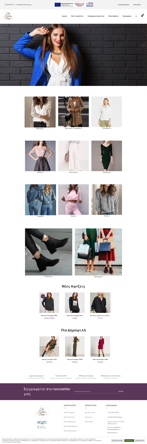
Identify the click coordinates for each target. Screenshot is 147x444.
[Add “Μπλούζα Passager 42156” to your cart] (52, 304)
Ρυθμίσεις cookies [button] (117, 440)
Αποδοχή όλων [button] (129, 440)
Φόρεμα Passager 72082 (100, 359)
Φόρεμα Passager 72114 (49, 359)
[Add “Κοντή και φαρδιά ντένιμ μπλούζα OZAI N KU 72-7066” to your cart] (103, 304)
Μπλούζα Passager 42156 (49, 315)
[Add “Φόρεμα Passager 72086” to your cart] (77, 348)
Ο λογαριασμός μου (123, 4)
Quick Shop (47, 304)
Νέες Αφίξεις (113, 16)
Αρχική (64, 16)
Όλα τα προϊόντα (77, 16)
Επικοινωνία (137, 4)
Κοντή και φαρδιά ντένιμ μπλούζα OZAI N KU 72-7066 (107, 315)
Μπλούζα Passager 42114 (75, 315)
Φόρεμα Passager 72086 (74, 359)
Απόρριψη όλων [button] (140, 440)
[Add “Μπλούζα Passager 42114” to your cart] (77, 304)
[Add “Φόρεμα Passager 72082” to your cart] (103, 348)
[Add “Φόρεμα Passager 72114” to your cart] (52, 348)
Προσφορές (127, 16)
